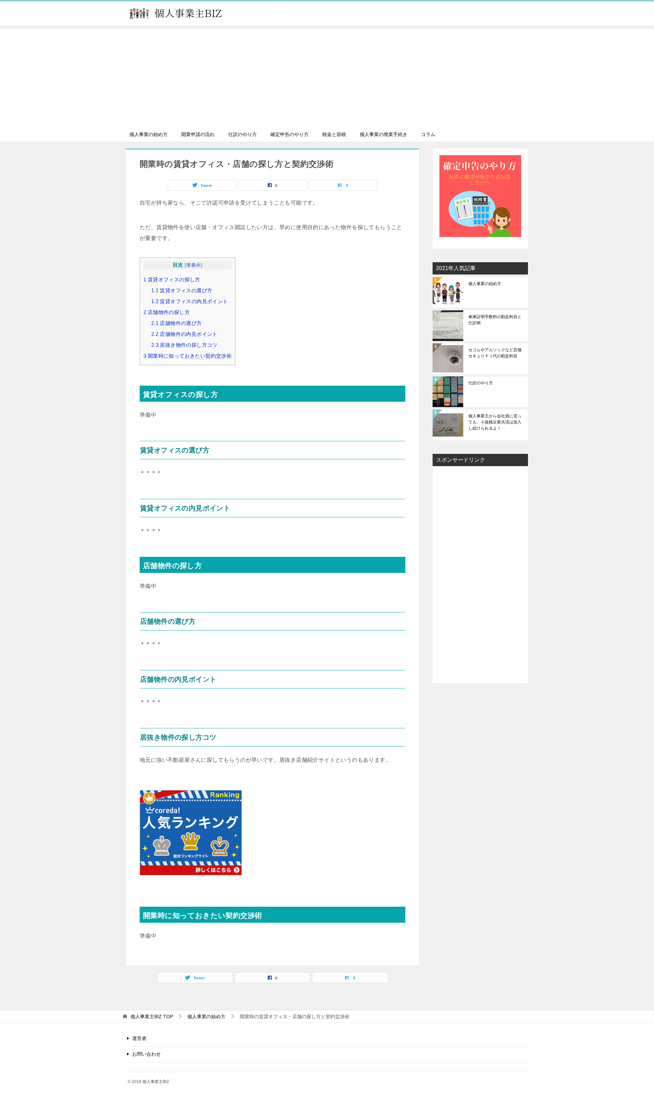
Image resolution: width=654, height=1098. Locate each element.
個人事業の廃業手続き (383, 134)
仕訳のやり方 (242, 134)
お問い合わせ (146, 1054)
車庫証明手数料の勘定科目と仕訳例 (494, 319)
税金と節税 (334, 134)
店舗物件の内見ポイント (184, 334)
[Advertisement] (327, 76)
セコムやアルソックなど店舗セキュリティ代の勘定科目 (494, 352)
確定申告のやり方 (289, 134)
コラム (428, 134)
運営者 (139, 1038)
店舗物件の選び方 (176, 323)
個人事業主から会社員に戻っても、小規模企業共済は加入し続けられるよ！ (494, 422)
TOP (151, 1016)
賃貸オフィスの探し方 (171, 279)
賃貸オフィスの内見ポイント (189, 301)
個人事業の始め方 (148, 134)
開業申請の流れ (198, 134)
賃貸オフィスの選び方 (182, 290)
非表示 (193, 265)
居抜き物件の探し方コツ (184, 345)
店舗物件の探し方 (166, 312)
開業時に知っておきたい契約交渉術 (187, 356)
